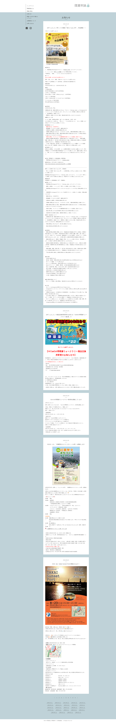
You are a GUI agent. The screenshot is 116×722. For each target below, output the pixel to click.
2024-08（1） (66, 702)
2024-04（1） (74, 702)
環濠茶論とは (30, 8)
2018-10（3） (74, 709)
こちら (56, 383)
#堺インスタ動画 (57, 71)
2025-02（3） (58, 702)
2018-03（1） (70, 712)
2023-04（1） (51, 705)
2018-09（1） (82, 709)
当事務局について (31, 20)
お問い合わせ (30, 23)
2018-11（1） (66, 709)
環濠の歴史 (30, 11)
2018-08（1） (54, 712)
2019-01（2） (59, 709)
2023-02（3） (59, 705)
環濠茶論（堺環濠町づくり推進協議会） (55, 720)
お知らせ (29, 13)
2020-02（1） (59, 707)
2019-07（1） (82, 707)
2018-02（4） (78, 712)
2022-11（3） (67, 705)
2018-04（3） (62, 712)
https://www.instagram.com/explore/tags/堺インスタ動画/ (58, 163)
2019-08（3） (74, 707)
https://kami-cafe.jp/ (55, 370)
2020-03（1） (50, 707)
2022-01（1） (75, 705)
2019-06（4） (51, 709)
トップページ (30, 5)
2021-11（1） (82, 705)
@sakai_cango (67, 69)
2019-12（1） (66, 707)
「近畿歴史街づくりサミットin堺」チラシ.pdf (57, 528)
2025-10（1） (50, 702)
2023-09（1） (83, 702)
